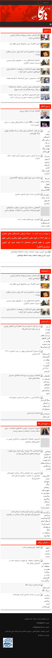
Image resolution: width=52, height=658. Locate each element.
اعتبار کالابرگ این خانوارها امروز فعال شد (24, 43)
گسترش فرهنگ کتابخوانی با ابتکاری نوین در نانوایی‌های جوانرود (23, 440)
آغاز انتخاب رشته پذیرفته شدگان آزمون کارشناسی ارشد (25, 36)
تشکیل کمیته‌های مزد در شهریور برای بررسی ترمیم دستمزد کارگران (23, 61)
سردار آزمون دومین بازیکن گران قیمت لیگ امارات (23, 157)
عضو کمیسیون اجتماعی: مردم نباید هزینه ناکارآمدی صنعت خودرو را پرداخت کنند (24, 96)
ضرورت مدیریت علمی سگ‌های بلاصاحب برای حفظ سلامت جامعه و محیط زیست (22, 429)
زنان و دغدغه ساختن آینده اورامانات (26, 594)
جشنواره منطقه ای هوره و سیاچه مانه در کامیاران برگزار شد (24, 562)
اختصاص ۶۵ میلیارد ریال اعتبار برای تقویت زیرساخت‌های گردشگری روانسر (23, 452)
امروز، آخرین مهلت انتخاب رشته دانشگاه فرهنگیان (33, 255)
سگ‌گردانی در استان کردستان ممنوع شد (24, 397)
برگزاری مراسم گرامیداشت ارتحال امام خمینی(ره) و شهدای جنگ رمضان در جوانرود (23, 513)
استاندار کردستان (33, 413)
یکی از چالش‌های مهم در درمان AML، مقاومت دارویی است (22, 123)
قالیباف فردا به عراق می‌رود (30, 111)
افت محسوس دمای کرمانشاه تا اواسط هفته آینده (23, 79)
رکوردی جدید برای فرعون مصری (27, 194)
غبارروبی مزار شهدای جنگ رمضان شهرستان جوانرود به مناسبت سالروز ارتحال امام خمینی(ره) (23, 476)
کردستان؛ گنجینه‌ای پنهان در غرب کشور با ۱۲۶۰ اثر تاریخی (22, 352)
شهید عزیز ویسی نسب (31, 547)
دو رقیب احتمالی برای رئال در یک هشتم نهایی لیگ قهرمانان (22, 132)
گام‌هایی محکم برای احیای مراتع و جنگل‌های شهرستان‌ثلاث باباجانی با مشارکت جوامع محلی (22, 209)
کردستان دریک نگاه (32, 585)
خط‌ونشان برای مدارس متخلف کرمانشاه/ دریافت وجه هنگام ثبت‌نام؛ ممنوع (24, 88)
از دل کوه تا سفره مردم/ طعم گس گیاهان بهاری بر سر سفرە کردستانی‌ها (22, 327)
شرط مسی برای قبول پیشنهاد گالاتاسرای (25, 177)
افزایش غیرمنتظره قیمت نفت (28, 219)
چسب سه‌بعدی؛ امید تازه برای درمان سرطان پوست (23, 53)
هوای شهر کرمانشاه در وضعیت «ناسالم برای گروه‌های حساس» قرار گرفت (23, 70)
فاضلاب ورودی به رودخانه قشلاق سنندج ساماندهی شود (24, 377)
